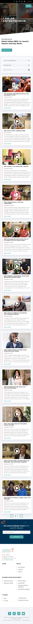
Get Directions (8, 560)
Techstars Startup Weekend (23, 586)
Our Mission (21, 567)
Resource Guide (8, 580)
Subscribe (29, 1)
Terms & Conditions (7, 620)
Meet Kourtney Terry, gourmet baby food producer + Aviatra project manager (16, 461)
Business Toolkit (8, 583)
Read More (7, 108)
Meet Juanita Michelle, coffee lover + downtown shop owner (15, 350)
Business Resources (9, 577)
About (18, 563)
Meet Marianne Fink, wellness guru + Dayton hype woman (15, 387)
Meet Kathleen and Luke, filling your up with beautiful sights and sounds (16, 239)
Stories (5, 595)
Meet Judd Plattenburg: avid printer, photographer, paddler (15, 313)
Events (18, 577)
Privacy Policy (17, 620)
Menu (28, 5)
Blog (5, 598)
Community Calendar (24, 589)
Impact (20, 571)
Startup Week (22, 580)
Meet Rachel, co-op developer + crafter (16, 166)
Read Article (7, 50)
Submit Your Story (24, 600)
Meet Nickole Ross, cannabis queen (14, 130)
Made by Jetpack (26, 620)
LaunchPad (21, 583)
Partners (20, 569)
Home (4, 563)
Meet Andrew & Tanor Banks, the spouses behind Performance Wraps (16, 276)
